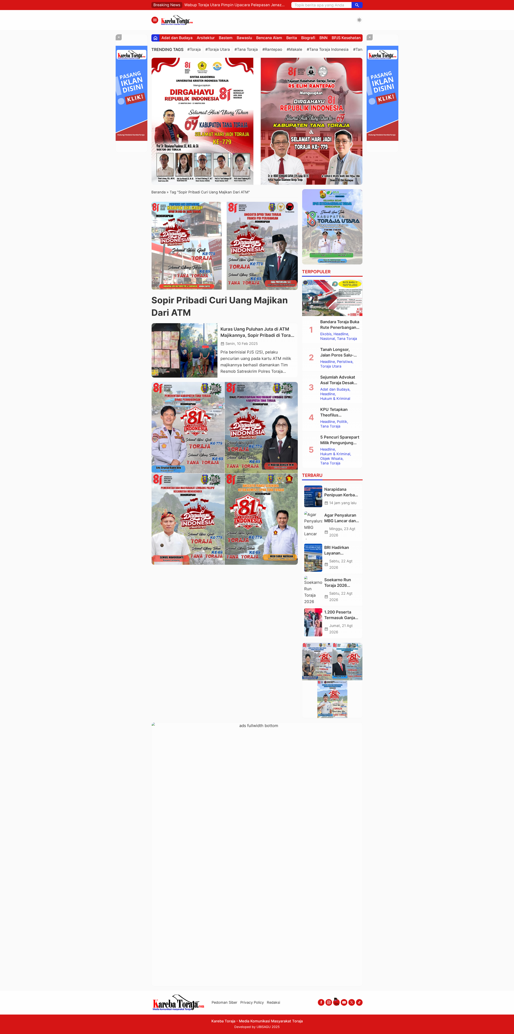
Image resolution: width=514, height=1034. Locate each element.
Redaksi (273, 1002)
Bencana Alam (269, 38)
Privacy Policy (252, 1002)
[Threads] (336, 1002)
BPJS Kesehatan (346, 38)
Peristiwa (344, 362)
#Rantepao (272, 49)
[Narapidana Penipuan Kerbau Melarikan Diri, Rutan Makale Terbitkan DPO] (313, 496)
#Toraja (194, 49)
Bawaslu (244, 38)
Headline (340, 334)
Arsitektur (206, 38)
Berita (291, 38)
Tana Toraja (347, 338)
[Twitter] (351, 1002)
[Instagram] (328, 1002)
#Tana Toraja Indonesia (328, 49)
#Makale (294, 49)
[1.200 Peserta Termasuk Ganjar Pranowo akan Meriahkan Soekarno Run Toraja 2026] (313, 622)
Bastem (226, 38)
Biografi (308, 38)
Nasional (327, 338)
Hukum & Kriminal (335, 398)
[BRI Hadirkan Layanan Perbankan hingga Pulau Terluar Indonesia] (313, 558)
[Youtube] (344, 1002)
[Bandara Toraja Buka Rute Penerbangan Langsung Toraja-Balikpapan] (332, 298)
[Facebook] (321, 1002)
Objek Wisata (331, 458)
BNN (323, 38)
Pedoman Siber (224, 1002)
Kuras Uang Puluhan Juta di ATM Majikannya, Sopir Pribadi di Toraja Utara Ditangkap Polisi (257, 335)
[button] (357, 5)
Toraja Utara (330, 366)
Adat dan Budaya (177, 38)
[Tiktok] (359, 1002)
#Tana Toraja (246, 49)
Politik (342, 422)
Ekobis (325, 334)
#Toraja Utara (217, 49)
